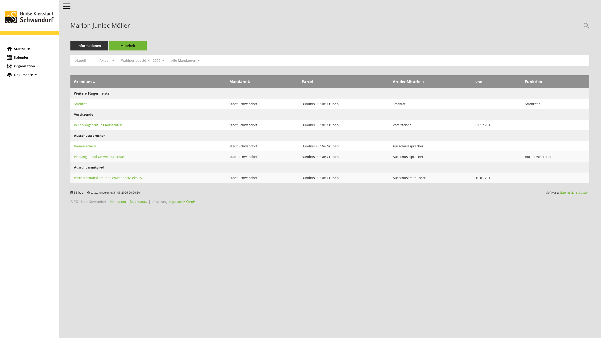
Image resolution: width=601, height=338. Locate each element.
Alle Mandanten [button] (184, 60)
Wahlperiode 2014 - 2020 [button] (141, 60)
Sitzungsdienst (574, 193)
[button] (29, 66)
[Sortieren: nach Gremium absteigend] (94, 81)
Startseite (22, 48)
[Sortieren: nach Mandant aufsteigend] (249, 81)
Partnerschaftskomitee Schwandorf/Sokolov (108, 178)
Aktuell (80, 60)
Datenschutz (138, 202)
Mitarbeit (127, 45)
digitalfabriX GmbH (182, 202)
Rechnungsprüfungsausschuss (98, 125)
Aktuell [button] (105, 60)
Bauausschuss (85, 146)
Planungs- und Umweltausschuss (100, 156)
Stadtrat (80, 104)
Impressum (118, 202)
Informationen (89, 45)
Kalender (21, 57)
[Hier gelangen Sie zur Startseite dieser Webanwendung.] (29, 21)
